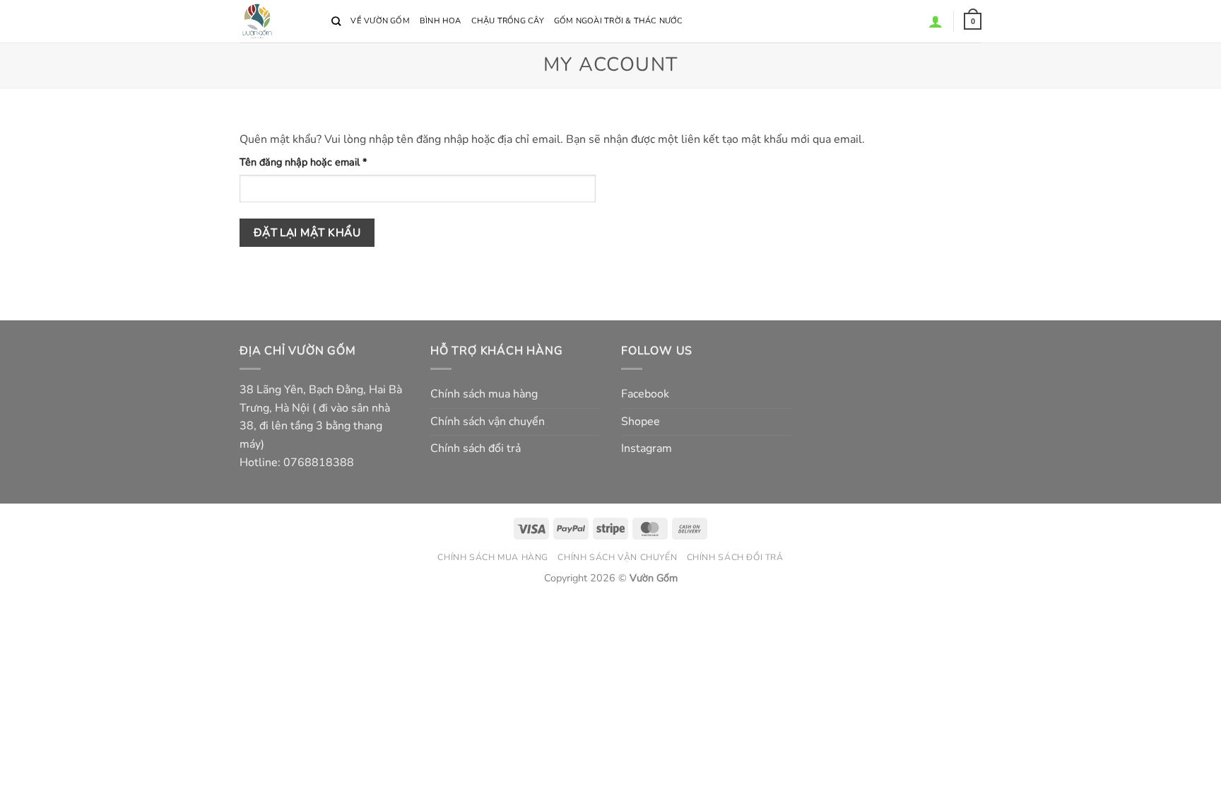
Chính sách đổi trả (475, 448)
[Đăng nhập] (935, 21)
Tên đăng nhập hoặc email (314, 162)
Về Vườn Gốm (379, 21)
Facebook (645, 394)
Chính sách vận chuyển (487, 421)
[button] (972, 21)
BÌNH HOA (440, 21)
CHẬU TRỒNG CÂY (507, 21)
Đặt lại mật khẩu (307, 232)
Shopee (640, 421)
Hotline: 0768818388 (297, 462)
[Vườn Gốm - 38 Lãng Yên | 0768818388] (275, 21)
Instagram (646, 448)
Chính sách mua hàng (484, 394)
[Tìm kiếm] (336, 21)
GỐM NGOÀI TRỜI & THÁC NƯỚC (618, 21)
